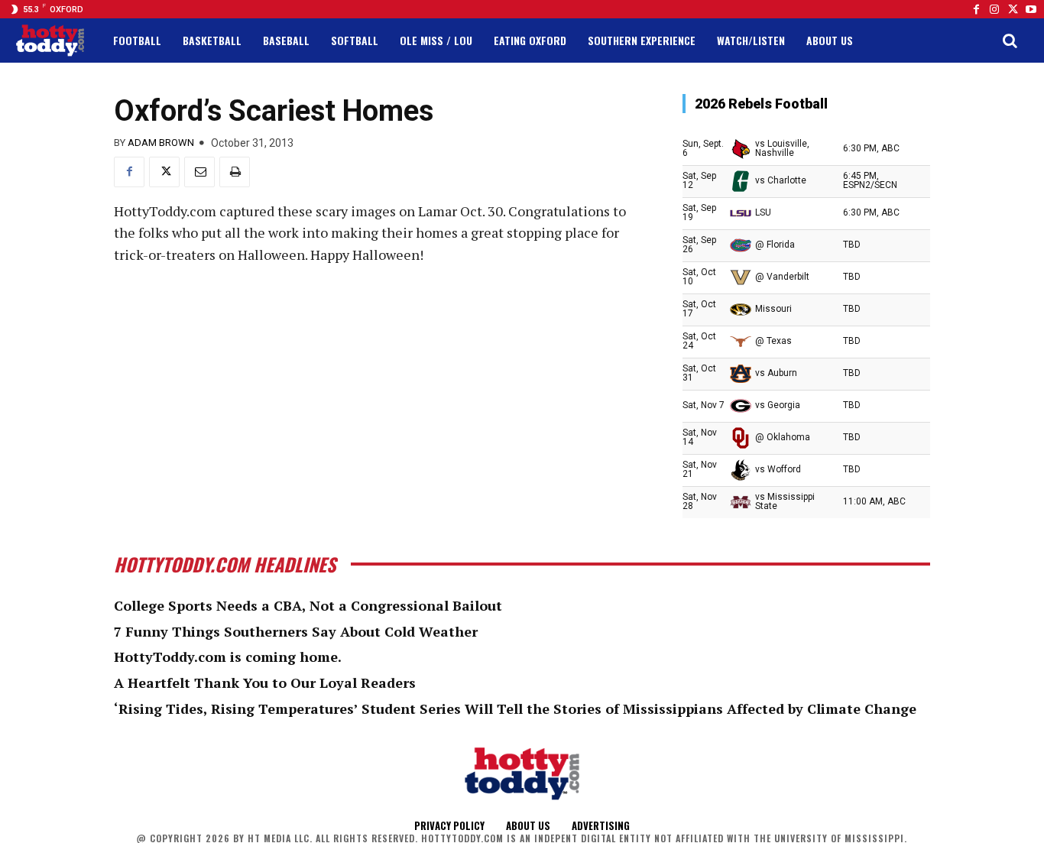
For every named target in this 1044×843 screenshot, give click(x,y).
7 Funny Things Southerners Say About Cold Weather (296, 631)
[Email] (199, 172)
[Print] (234, 172)
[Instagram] (994, 9)
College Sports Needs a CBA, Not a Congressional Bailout (308, 605)
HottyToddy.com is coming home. (228, 656)
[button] (1009, 40)
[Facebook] (976, 9)
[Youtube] (1031, 9)
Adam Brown (161, 143)
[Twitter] (1012, 9)
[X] (164, 172)
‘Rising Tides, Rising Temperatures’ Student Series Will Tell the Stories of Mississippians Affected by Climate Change (515, 708)
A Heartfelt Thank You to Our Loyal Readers (265, 682)
